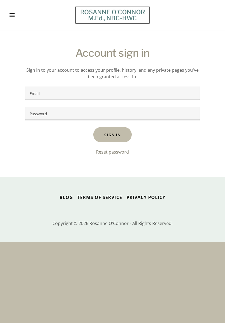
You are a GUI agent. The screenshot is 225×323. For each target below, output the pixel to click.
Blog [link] (66, 197)
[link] (112, 19)
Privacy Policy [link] (145, 197)
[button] (22, 15)
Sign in (112, 134)
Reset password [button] (112, 152)
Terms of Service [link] (99, 197)
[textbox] (112, 93)
